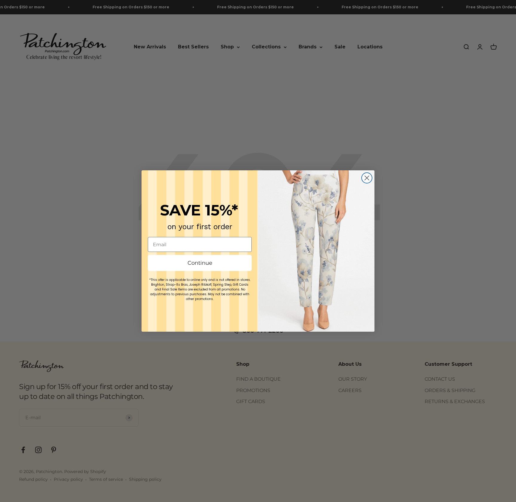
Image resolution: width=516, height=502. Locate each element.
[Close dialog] (367, 178)
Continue (200, 263)
